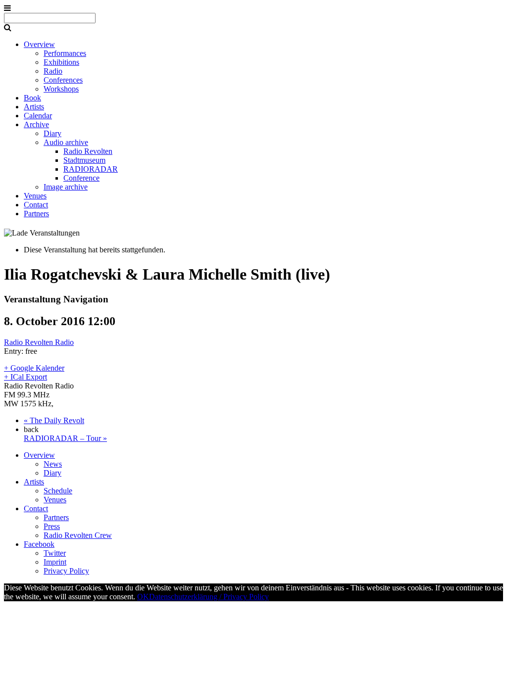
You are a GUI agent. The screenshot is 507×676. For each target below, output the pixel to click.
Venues (35, 196)
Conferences (63, 80)
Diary (52, 133)
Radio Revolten (87, 151)
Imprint (55, 562)
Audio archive (66, 142)
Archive (36, 124)
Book (32, 98)
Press (52, 526)
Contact (36, 204)
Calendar (38, 115)
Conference (81, 178)
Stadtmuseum (84, 160)
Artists (34, 106)
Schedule (58, 490)
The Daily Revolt (54, 420)
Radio (53, 71)
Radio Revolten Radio (39, 342)
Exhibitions (61, 62)
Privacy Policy (66, 571)
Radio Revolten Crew (78, 535)
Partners (36, 213)
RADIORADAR (90, 169)
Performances (65, 53)
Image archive (66, 187)
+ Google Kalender (34, 368)
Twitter (55, 553)
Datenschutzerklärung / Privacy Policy (209, 596)
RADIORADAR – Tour (65, 438)
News (53, 464)
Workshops (61, 89)
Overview (39, 44)
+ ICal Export (25, 377)
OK (143, 596)
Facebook (39, 544)
